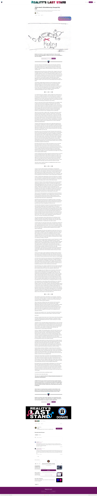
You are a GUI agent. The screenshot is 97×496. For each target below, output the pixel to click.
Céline (37, 12)
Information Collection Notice (48, 472)
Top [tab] (35, 463)
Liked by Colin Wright (39, 442)
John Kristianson (38, 448)
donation (59, 55)
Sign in (95, 2)
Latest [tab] (37, 463)
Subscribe (90, 2)
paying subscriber (42, 55)
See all (36, 484)
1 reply (38, 456)
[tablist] (38, 435)
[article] (48, 480)
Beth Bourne (39, 469)
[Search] (86, 2)
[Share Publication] (87, 2)
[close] (55, 460)
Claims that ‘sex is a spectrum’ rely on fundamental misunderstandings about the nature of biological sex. (45, 480)
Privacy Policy (54, 472)
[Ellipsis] (62, 441)
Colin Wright (39, 475)
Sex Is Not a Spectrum (39, 478)
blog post (37, 385)
